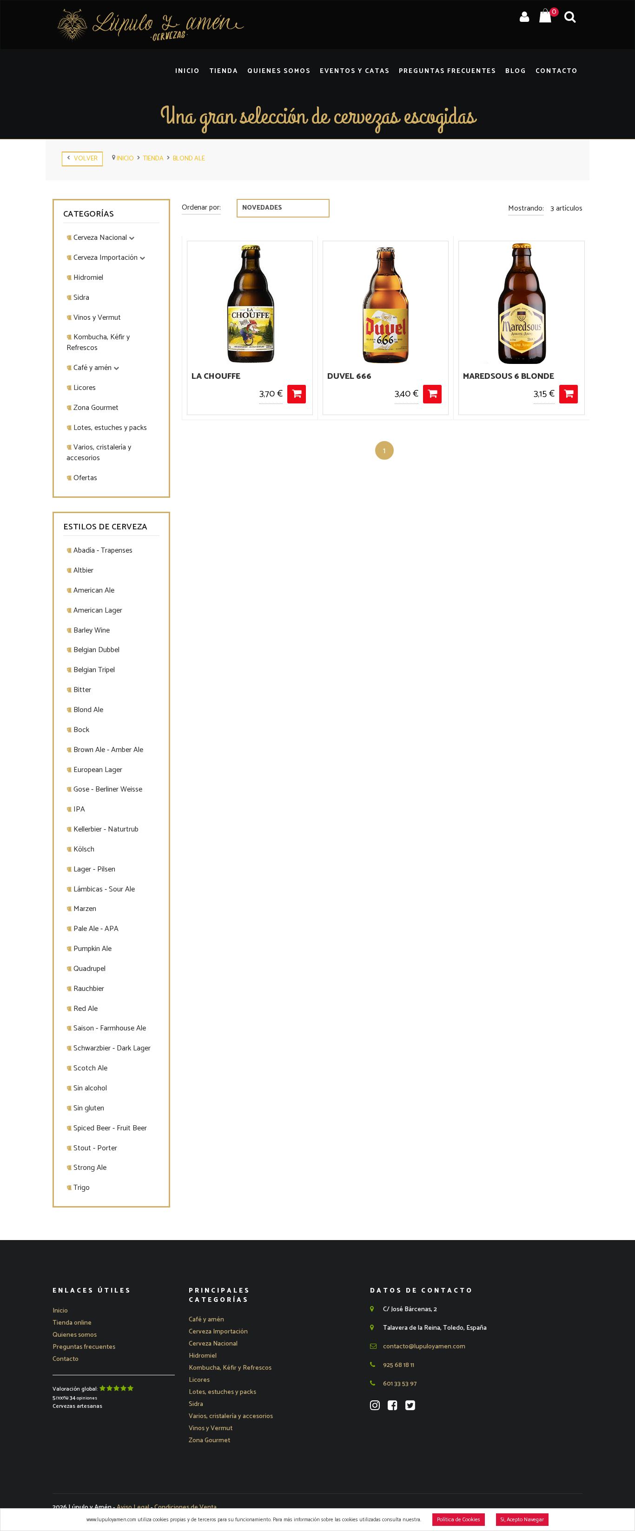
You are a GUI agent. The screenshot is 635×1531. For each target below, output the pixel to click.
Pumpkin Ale (92, 949)
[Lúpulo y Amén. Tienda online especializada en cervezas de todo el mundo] (150, 24)
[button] (206, 1320)
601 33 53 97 (399, 1384)
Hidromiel (87, 277)
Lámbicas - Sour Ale (103, 889)
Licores (84, 388)
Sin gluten (88, 1108)
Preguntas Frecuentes (447, 71)
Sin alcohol (89, 1088)
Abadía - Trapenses (102, 550)
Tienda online (72, 1323)
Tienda (223, 71)
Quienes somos (75, 1335)
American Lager (97, 610)
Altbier (82, 570)
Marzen (84, 909)
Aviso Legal (134, 1507)
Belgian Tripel (93, 670)
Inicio (187, 71)
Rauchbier (88, 989)
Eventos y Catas (355, 71)
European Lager (97, 770)
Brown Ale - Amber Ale (107, 750)
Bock (80, 730)
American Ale (93, 590)
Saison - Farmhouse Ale (109, 1028)
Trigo (81, 1187)
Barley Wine (91, 630)
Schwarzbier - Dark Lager (111, 1048)
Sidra (80, 297)
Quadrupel (89, 969)
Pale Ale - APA (95, 929)
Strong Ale (89, 1167)
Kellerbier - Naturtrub (105, 829)
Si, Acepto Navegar (522, 1519)
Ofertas (84, 478)
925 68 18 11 (398, 1365)
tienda (153, 158)
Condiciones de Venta (185, 1507)
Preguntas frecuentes (84, 1347)
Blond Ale (189, 158)
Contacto (557, 71)
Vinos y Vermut (96, 317)
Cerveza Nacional (100, 237)
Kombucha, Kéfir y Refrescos (98, 342)
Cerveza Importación (105, 257)
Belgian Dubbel (95, 650)
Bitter (81, 690)
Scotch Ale (89, 1068)
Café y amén (92, 368)
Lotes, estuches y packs (109, 428)
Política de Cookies (458, 1519)
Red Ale (85, 1009)
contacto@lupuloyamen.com (423, 1346)
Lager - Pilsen (93, 869)
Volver (84, 158)
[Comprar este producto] (296, 394)
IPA (78, 809)
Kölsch (83, 849)
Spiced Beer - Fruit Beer (109, 1128)
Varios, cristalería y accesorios (98, 452)
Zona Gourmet (95, 408)
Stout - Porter (94, 1148)
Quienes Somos (279, 71)
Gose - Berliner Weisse (107, 789)
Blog (515, 71)
